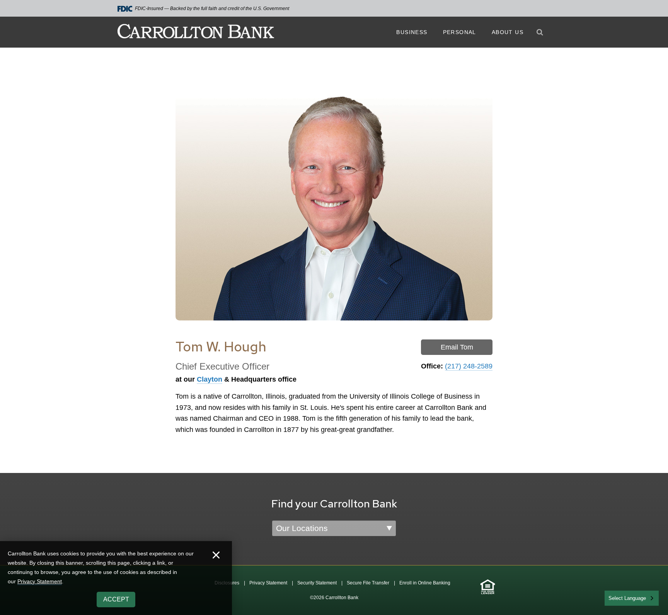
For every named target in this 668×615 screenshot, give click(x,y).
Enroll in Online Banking (424, 583)
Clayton (209, 379)
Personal (459, 32)
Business (411, 32)
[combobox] (632, 598)
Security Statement (317, 583)
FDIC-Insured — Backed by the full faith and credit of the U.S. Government (212, 8)
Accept (116, 599)
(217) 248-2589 (468, 366)
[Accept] (216, 556)
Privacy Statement (268, 583)
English (617, 597)
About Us (507, 32)
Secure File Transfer (368, 583)
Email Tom (457, 347)
